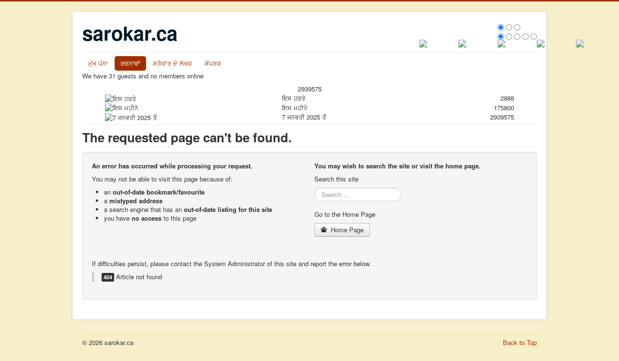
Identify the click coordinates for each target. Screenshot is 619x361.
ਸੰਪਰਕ (213, 63)
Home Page (346, 229)
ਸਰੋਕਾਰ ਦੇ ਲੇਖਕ (172, 63)
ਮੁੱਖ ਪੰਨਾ (98, 63)
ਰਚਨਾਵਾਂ (130, 63)
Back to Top (520, 342)
